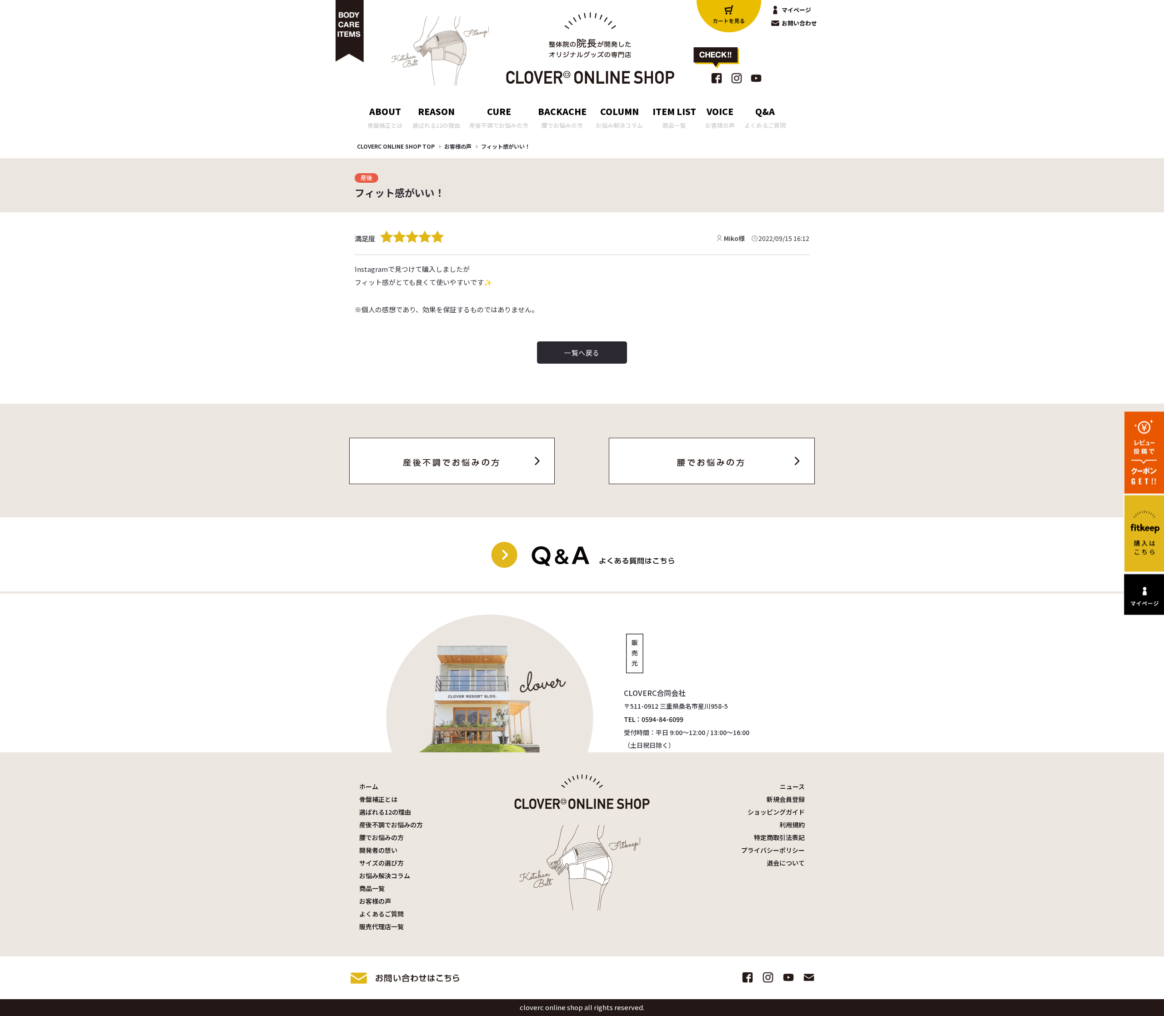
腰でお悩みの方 (381, 837)
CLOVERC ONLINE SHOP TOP (396, 146)
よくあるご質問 (381, 913)
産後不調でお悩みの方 (391, 824)
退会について (786, 862)
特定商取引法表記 (779, 837)
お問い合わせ (799, 23)
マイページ (796, 9)
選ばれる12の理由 (385, 811)
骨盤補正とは (378, 799)
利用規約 (792, 824)
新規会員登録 (786, 799)
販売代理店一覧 (381, 926)
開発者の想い (378, 850)
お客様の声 (458, 146)
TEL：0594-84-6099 (653, 719)
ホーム (368, 786)
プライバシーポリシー (773, 850)
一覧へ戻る (581, 352)
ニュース (792, 786)
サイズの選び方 (381, 862)
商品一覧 (372, 888)
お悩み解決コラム (384, 875)
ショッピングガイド (776, 811)
